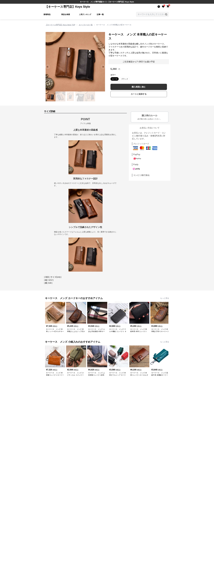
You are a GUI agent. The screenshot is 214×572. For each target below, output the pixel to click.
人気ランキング (85, 14)
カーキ (114, 79)
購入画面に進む (139, 87)
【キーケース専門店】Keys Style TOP (60, 25)
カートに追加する (139, 94)
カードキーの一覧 (86, 25)
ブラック (124, 79)
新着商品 (47, 14)
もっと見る (164, 298)
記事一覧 (100, 14)
